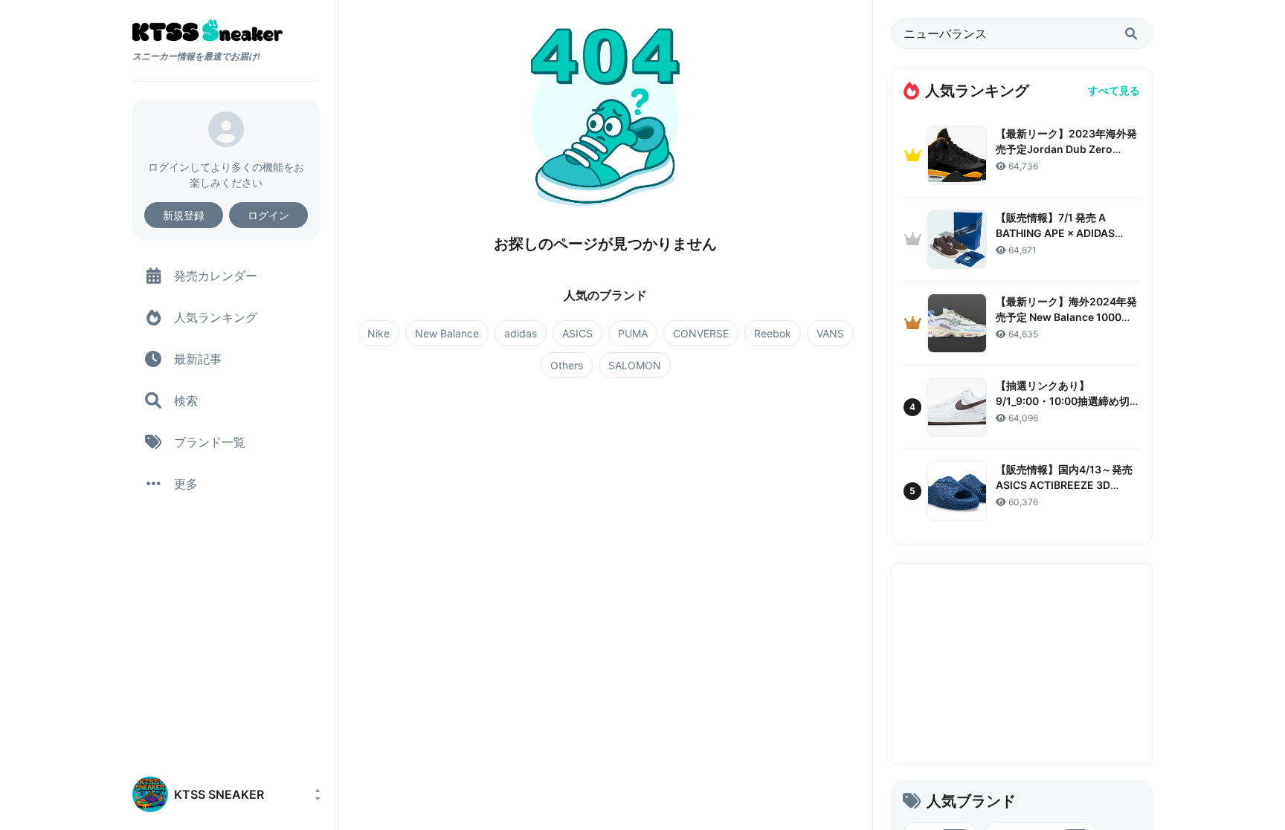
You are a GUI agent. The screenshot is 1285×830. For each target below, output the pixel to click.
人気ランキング (215, 317)
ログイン (268, 215)
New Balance (447, 333)
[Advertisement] (1021, 664)
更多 (186, 483)
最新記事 (198, 358)
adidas (520, 333)
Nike (378, 333)
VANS (830, 333)
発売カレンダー (215, 275)
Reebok (772, 333)
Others (566, 365)
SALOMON (634, 365)
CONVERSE (701, 333)
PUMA (633, 333)
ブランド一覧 (209, 442)
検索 (186, 400)
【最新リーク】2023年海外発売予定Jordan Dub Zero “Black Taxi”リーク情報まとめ (1067, 149)
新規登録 (183, 215)
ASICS (577, 333)
